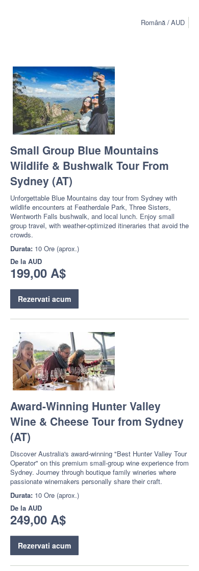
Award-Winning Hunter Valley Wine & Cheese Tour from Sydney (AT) (97, 421)
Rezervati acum (44, 299)
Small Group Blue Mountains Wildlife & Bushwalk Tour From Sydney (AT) (89, 165)
